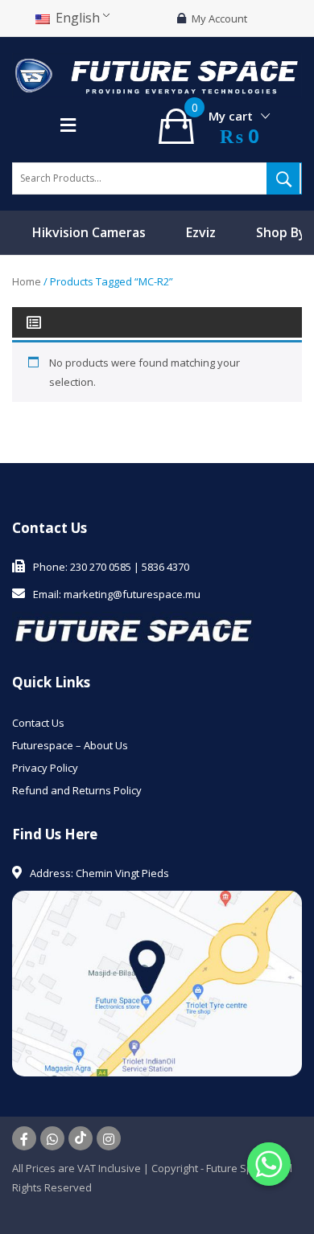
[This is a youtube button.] (80, 1138)
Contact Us (38, 722)
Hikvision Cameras (89, 232)
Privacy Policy (45, 767)
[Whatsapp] (269, 1164)
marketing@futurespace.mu (132, 594)
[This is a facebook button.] (24, 1138)
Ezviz (201, 232)
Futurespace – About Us (70, 745)
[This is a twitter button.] (52, 1138)
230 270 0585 (100, 567)
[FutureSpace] (157, 74)
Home (26, 281)
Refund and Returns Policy (77, 790)
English (76, 18)
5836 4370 (165, 567)
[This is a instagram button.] (109, 1138)
